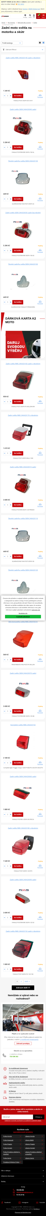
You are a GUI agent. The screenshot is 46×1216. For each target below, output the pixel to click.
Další (26, 981)
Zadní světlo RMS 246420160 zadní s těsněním (23, 364)
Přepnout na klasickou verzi (23, 1212)
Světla (35, 23)
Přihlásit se (38, 1117)
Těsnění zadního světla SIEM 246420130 (23, 161)
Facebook (7, 1202)
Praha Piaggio (7, 1144)
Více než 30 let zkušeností (18, 1077)
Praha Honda (7, 1136)
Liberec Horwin (30, 1148)
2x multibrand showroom (18, 1068)
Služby (3, 1181)
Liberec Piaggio (30, 1144)
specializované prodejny (23, 1132)
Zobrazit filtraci (11, 50)
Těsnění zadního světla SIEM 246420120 (23, 570)
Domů (3, 23)
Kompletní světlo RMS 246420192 (23, 725)
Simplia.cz (37, 1209)
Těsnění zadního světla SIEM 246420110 (23, 518)
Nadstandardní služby (17, 1083)
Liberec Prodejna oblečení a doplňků (33, 1153)
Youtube (42, 1202)
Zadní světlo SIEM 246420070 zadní (23, 673)
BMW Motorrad (34, 9)
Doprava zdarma (15, 1097)
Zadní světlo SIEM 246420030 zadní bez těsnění (23, 213)
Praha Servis (7, 1158)
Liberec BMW (29, 1140)
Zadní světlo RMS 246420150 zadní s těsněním (23, 931)
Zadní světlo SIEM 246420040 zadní (23, 109)
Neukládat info (23, 613)
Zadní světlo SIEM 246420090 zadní (23, 880)
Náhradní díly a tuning (24, 23)
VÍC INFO (21, 4)
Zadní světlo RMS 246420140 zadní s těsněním (23, 58)
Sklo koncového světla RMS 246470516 (23, 622)
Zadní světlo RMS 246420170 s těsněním (23, 415)
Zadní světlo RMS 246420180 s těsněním (23, 828)
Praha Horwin (7, 1148)
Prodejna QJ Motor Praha (11, 1162)
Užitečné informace (7, 1176)
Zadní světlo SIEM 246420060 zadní (23, 776)
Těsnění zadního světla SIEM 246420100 (23, 264)
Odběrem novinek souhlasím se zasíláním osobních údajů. (23, 1121)
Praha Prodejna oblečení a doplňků (11, 1153)
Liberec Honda (30, 1136)
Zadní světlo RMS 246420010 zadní (23, 467)
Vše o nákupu (5, 1170)
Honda (24, 9)
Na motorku (11, 23)
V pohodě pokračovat (23, 617)
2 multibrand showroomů (29, 1039)
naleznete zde (36, 610)
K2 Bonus (12, 1091)
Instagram (25, 1202)
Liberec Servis (29, 1158)
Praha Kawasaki (8, 1140)
